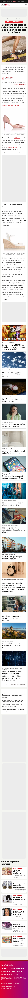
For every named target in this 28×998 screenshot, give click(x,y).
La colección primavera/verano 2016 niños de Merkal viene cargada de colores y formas (19, 926)
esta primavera (12, 147)
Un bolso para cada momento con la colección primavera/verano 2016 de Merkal (19, 940)
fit (1, 980)
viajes (5, 980)
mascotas (8, 978)
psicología (19, 978)
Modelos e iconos (12, 974)
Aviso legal (4, 983)
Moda (14, 1)
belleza (13, 977)
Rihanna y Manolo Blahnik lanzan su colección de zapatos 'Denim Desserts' (18, 912)
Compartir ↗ (22, 84)
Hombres (19, 971)
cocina (17, 977)
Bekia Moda (10, 18)
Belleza (18, 1)
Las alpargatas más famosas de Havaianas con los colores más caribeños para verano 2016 (19, 885)
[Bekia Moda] (5, 5)
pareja (3, 978)
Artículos (12, 968)
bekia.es (3, 977)
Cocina (22, 1)
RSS (14, 986)
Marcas (3, 974)
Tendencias (4, 968)
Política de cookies (6, 986)
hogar (24, 978)
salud (13, 978)
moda (8, 977)
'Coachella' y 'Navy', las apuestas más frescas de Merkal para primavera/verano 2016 (19, 871)
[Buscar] (23, 5)
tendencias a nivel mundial (10, 105)
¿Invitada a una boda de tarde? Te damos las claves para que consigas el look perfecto (13, 695)
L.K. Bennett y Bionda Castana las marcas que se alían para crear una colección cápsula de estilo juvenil (19, 899)
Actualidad (9, 1)
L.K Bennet (17, 138)
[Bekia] (3, 1)
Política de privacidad (14, 983)
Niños (15, 923)
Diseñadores (20, 968)
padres (22, 977)
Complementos (17, 18)
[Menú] (26, 5)
